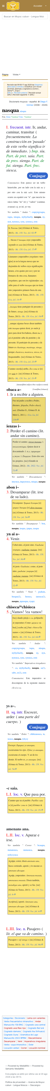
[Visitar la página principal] (13, 6)
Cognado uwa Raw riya (15, 1028)
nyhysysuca (13, 854)
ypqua (29, 528)
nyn (9, 221)
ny (43, 216)
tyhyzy (25, 738)
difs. (9, 93)
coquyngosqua (38, 212)
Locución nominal (37, 1048)
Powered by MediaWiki (18, 1066)
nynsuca (15, 221)
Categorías (8, 1018)
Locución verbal (11, 1048)
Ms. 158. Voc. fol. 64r (29, 636)
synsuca (29, 221)
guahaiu (41, 591)
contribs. (20, 87)
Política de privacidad (15, 1082)
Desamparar (9, 1041)
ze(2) (19, 672)
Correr (24, 1048)
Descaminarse (35, 1038)
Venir (20, 1041)
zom (35, 221)
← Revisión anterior (20, 93)
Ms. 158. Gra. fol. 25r (25, 361)
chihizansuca (35, 733)
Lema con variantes (36, 1018)
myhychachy (27, 216)
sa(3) (43, 667)
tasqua (22, 528)
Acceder (37, 5)
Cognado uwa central (35, 1025)
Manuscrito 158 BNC (13, 1025)
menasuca (27, 849)
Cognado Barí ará (36, 1028)
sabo (14, 672)
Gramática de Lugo (29, 1034)
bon (43, 523)
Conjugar (37, 176)
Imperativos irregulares (35, 1041)
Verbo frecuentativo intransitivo (18, 1021)
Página (5, 74)
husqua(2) (16, 596)
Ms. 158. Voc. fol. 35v (25, 378)
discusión (11, 87)
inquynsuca (25, 481)
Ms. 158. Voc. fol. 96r (31, 944)
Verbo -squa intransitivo (15, 1044)
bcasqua (41, 845)
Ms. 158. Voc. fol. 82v (25, 232)
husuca (28, 596)
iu (44, 733)
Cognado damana (12, 1031)
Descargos (35, 1085)
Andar (38, 1021)
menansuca (12, 849)
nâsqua (23, 111)
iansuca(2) (40, 596)
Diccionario (20, 1018)
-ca (16, 667)
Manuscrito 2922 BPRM (15, 1038)
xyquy (32, 601)
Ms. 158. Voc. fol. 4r (31, 911)
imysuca (15, 481)
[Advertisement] (25, 46)
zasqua (36, 528)
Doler (31, 1044)
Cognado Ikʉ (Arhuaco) (34, 1031)
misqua (17, 216)
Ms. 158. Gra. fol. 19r (31, 316)
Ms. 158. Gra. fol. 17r (25, 249)
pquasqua (24, 601)
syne (22, 221)
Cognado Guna (11, 1034)
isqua (10, 216)
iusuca (10, 738)
